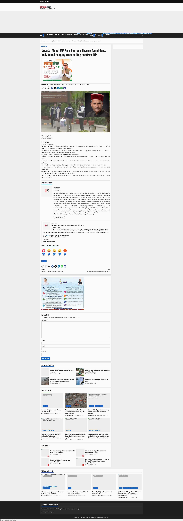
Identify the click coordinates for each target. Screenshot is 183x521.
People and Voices (99, 406)
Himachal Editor (46, 413)
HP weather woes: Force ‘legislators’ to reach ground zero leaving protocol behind (45, 381)
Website (43, 352)
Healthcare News (126, 488)
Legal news (45, 430)
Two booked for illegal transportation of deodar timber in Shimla (80, 453)
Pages (91, 35)
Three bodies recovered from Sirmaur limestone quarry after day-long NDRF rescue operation (75, 411)
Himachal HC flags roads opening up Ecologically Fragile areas (50, 435)
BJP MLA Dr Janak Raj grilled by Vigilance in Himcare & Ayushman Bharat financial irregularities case (80, 462)
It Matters (50, 34)
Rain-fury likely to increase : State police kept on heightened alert (80, 372)
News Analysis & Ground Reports (63, 34)
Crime (69, 488)
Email (42, 346)
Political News (54, 486)
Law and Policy (46, 486)
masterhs (45, 84)
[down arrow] (43, 35)
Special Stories (84, 34)
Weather (76, 34)
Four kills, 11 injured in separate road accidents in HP (51, 411)
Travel (101, 34)
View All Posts (59, 217)
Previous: (52, 270)
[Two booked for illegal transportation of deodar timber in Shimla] (79, 482)
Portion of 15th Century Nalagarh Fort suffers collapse (45, 372)
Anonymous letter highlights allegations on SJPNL (80, 381)
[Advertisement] (91, 22)
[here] (47, 235)
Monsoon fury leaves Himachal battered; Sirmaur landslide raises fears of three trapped (75, 436)
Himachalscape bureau (47, 438)
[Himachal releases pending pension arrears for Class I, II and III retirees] (53, 482)
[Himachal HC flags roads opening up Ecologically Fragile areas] (52, 425)
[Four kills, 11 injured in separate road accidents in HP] (52, 400)
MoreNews (98, 517)
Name (43, 340)
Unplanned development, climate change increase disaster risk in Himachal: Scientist (98, 411)
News (41, 35)
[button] (42, 88)
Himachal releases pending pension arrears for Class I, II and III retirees (45, 453)
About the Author (45, 144)
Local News (97, 430)
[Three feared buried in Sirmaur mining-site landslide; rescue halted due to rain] (99, 425)
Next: (98, 270)
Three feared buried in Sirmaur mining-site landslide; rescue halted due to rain (98, 435)
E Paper (108, 34)
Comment (44, 320)
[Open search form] (142, 35)
